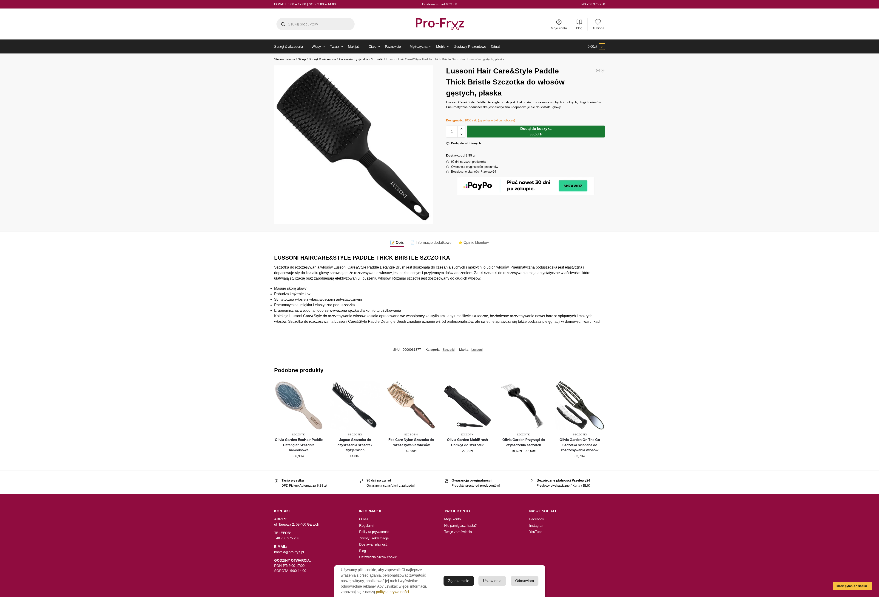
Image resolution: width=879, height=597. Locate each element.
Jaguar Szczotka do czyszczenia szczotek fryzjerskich (355, 445)
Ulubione (598, 28)
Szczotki (377, 59)
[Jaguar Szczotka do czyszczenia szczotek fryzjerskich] (355, 405)
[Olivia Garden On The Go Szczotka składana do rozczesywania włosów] (580, 405)
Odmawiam (524, 581)
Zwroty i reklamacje (374, 538)
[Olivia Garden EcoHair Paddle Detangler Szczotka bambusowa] (299, 405)
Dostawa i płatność (373, 544)
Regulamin (367, 525)
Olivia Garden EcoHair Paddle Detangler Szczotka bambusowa (299, 445)
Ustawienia (492, 581)
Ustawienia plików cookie (378, 557)
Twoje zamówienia (458, 532)
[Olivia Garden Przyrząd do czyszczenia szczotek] (523, 405)
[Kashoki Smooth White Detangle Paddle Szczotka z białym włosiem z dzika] (598, 70)
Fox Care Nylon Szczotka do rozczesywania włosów (411, 442)
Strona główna (284, 59)
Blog (579, 28)
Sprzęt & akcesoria (322, 59)
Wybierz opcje (524, 460)
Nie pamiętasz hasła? (460, 525)
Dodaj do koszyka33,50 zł (536, 131)
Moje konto (559, 28)
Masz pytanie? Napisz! (852, 586)
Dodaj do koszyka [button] (299, 466)
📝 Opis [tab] (397, 242)
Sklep (302, 59)
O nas (363, 519)
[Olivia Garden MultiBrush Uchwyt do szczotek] (467, 405)
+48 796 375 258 (592, 4)
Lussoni (477, 349)
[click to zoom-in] (353, 144)
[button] (596, 46)
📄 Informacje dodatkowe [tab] (431, 242)
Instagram (536, 525)
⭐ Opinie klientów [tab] (473, 242)
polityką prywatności (392, 592)
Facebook (536, 519)
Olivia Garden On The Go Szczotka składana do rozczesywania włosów (580, 445)
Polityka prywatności (374, 532)
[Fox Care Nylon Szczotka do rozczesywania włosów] (411, 405)
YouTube (535, 532)
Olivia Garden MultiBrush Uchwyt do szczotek (467, 442)
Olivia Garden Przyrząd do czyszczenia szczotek (523, 442)
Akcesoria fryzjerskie (353, 59)
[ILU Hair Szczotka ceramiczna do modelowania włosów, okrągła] (602, 70)
